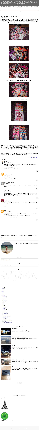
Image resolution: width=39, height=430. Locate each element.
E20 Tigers (31, 271)
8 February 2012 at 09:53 (8, 162)
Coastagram (14, 328)
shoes (2, 280)
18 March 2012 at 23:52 (7, 201)
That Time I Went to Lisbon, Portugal (19, 336)
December (4, 296)
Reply (37, 171)
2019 (3, 286)
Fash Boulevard (7, 161)
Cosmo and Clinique (6, 310)
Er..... (13, 366)
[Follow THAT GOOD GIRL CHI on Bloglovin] (4, 409)
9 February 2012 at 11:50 (8, 174)
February (4, 309)
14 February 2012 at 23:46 (8, 183)
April (3, 306)
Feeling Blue (5, 321)
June (3, 304)
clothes (22, 271)
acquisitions (3, 271)
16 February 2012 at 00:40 (8, 191)
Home (17, 11)
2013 (3, 293)
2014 (3, 292)
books (13, 271)
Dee (5, 210)
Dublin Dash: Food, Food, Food (17, 360)
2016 (3, 289)
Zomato (24, 280)
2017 (3, 288)
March (4, 308)
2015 (3, 291)
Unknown (6, 173)
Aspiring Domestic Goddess (9, 182)
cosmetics (26, 271)
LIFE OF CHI (16, 427)
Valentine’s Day (5, 317)
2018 (3, 287)
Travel (17, 280)
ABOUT (21, 11)
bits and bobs (9, 271)
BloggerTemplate (25, 427)
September (5, 300)
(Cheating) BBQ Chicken (6, 316)
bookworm (17, 271)
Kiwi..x (5, 199)
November (4, 297)
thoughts (13, 280)
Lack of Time (5, 318)
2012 (3, 295)
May (3, 305)
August (4, 301)
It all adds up (5, 312)
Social (6, 280)
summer (9, 280)
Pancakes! (4, 314)
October (4, 299)
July (3, 303)
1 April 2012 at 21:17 (7, 211)
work (20, 280)
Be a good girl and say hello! (7, 322)
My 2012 (13, 345)
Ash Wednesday (5, 313)
